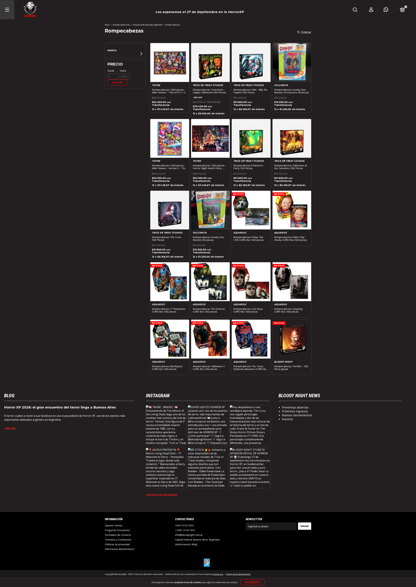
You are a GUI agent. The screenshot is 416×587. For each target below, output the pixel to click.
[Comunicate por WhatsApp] (386, 10)
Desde (110, 70)
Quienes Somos (113, 525)
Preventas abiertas (295, 407)
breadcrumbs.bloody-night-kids (147, 24)
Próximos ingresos (295, 411)
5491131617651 (184, 525)
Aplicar (117, 82)
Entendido (252, 582)
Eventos (287, 419)
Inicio (107, 24)
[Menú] (7, 9)
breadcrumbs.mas (121, 24)
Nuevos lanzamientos (297, 415)
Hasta (123, 70)
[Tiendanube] (301, 574)
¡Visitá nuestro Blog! (186, 544)
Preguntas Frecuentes (117, 530)
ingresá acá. (217, 574)
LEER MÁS (9, 428)
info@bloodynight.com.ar (189, 534)
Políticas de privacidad (117, 544)
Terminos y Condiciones (118, 539)
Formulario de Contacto (118, 534)
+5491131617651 (185, 530)
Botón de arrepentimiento (238, 574)
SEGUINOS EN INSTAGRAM (161, 494)
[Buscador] (355, 10)
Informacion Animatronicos (119, 549)
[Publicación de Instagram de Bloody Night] (166, 425)
